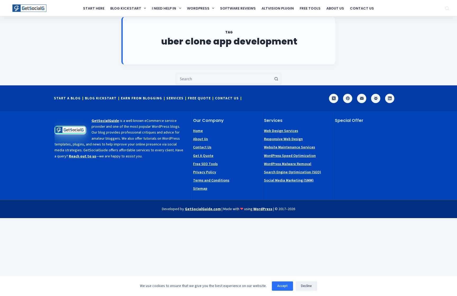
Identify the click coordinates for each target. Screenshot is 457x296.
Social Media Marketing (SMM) (289, 180)
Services (175, 98)
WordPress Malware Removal (287, 164)
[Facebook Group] (375, 98)
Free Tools (310, 8)
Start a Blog (67, 98)
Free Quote (199, 98)
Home (198, 131)
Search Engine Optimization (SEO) (292, 172)
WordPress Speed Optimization (290, 155)
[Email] (361, 98)
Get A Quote (203, 155)
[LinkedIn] (389, 98)
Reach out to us (82, 156)
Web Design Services (281, 131)
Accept (282, 286)
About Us (335, 8)
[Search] (447, 8)
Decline (306, 286)
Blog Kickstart (125, 8)
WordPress (198, 8)
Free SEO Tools (205, 164)
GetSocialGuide (105, 120)
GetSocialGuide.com (203, 209)
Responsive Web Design (283, 139)
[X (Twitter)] (333, 98)
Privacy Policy (204, 172)
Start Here (93, 8)
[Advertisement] (369, 160)
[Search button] (276, 79)
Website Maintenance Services (289, 147)
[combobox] (223, 79)
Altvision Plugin (278, 8)
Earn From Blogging (141, 98)
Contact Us (362, 8)
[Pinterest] (347, 98)
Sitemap (200, 188)
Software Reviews (238, 8)
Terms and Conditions (211, 180)
